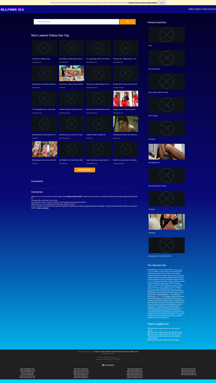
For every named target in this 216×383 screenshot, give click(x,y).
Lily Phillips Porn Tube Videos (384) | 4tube (73, 160)
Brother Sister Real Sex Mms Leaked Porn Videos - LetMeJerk (107, 109)
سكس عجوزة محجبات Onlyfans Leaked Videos (165, 271)
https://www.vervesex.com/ (81, 368)
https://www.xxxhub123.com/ (81, 371)
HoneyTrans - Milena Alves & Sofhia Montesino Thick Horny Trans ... (81, 84)
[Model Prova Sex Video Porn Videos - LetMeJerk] (125, 157)
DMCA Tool (134, 352)
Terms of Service (209, 9)
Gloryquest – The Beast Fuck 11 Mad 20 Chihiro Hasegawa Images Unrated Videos (164, 307)
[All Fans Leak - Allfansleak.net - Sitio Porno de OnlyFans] (125, 55)
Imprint (198, 9)
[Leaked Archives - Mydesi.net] (98, 131)
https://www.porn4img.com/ (188, 373)
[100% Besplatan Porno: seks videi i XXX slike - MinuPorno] (44, 106)
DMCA (191, 9)
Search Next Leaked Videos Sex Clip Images (164, 340)
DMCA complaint (43, 208)
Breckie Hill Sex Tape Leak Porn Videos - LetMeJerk (130, 84)
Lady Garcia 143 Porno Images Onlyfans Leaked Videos (165, 309)
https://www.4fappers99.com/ (27, 370)
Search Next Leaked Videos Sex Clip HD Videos (165, 334)
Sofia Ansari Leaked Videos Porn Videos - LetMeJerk (104, 84)
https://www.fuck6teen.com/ (134, 370)
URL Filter (126, 352)
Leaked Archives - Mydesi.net (96, 135)
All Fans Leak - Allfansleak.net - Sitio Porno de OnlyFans (131, 59)
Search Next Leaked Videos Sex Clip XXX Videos (165, 332)
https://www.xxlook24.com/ (81, 376)
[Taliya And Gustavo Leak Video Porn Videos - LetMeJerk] (98, 157)
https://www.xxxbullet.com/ (81, 370)
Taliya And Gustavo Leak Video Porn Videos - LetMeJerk (105, 160)
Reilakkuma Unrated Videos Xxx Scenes (167, 298)
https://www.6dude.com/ (27, 373)
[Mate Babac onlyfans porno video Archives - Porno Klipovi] (71, 55)
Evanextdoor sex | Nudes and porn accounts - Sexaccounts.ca (52, 84)
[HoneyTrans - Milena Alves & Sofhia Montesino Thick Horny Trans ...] (71, 81)
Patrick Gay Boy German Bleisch (163, 314)
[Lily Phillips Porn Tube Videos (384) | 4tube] (71, 157)
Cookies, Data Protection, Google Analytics (142, 3)
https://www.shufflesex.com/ (27, 377)
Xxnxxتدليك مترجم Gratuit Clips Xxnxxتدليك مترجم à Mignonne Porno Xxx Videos (164, 290)
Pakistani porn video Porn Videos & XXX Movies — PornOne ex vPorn (136, 135)
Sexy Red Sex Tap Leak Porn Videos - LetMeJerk (75, 135)
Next (150, 46)
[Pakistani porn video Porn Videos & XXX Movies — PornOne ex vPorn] (125, 131)
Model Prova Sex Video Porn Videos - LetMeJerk (129, 160)
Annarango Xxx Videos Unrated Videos (161, 300)
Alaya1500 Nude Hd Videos (157, 277)
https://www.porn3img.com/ (188, 371)
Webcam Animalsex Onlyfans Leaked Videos (164, 311)
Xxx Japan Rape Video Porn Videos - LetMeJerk (102, 59)
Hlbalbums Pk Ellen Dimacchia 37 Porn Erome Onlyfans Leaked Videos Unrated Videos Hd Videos (166, 302)
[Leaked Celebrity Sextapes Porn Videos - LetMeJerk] (71, 106)
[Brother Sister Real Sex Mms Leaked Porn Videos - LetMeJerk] (98, 106)
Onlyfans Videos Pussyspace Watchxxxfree (168, 279)
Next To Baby (153, 116)
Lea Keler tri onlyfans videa (41, 59)
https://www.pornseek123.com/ (135, 371)
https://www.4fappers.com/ (27, 368)
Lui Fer (150, 281)
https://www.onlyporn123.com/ (135, 377)
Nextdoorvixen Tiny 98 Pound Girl (160, 256)
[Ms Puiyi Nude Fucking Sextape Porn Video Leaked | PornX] (44, 131)
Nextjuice (152, 209)
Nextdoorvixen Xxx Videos (157, 186)
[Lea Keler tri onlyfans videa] (44, 55)
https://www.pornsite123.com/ (27, 376)
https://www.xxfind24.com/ (81, 374)
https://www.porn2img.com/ (188, 370)
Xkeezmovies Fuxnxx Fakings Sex (159, 275)
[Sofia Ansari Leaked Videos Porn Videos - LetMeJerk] (98, 81)
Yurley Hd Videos (159, 285)
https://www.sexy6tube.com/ (134, 368)
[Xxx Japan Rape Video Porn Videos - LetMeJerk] (98, 55)
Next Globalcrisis (154, 69)
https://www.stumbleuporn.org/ (188, 374)
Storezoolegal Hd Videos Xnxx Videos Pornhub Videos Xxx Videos (165, 272)
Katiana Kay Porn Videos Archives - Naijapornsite (129, 109)
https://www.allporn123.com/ (134, 376)
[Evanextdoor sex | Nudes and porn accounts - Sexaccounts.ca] (44, 81)
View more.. (85, 170)
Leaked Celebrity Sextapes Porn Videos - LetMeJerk (76, 109)
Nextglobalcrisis (154, 162)
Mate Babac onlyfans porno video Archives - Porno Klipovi (78, 59)
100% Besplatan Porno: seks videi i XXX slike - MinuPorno (51, 109)
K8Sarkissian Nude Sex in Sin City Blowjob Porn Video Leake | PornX (54, 160)
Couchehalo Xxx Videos (167, 316)
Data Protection (117, 352)
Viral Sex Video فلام (177, 275)
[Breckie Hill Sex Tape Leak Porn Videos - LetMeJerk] (125, 81)
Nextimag (152, 233)
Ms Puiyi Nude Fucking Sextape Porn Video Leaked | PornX (51, 135)
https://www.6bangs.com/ (27, 371)
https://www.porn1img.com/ (188, 368)
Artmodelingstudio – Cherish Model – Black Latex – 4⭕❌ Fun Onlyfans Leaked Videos (165, 295)
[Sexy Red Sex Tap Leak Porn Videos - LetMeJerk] (71, 131)
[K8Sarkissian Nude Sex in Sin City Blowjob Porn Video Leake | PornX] (44, 157)
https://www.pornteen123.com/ (135, 374)
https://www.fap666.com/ (27, 374)
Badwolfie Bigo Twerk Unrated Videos (160, 270)
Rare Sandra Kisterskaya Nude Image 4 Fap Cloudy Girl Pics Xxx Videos (166, 292)
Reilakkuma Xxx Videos (174, 304)
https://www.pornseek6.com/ (134, 373)
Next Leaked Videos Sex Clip (158, 92)
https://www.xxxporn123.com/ (81, 373)
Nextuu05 (152, 139)
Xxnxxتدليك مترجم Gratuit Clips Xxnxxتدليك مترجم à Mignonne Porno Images (165, 286)
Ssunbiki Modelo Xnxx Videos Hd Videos (165, 317)
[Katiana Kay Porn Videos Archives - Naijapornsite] (125, 106)
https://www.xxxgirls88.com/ (81, 377)
